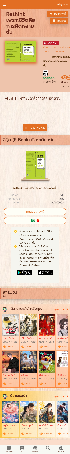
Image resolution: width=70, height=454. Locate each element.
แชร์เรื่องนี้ (59, 14)
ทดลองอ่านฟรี (35, 212)
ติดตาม (61, 21)
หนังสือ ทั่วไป (51, 43)
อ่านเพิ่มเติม (38, 128)
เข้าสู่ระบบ (62, 4)
